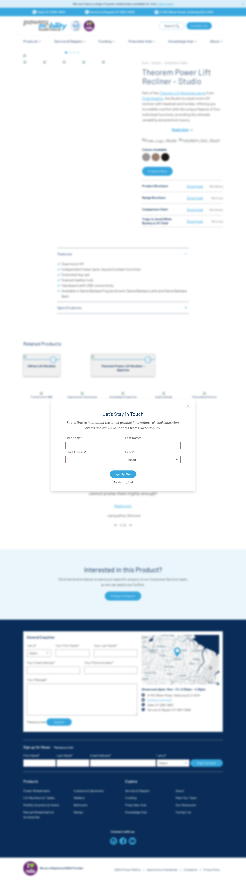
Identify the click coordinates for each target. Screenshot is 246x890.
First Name (72, 438)
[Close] (188, 406)
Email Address (75, 452)
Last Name (132, 438)
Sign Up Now (123, 474)
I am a (129, 452)
